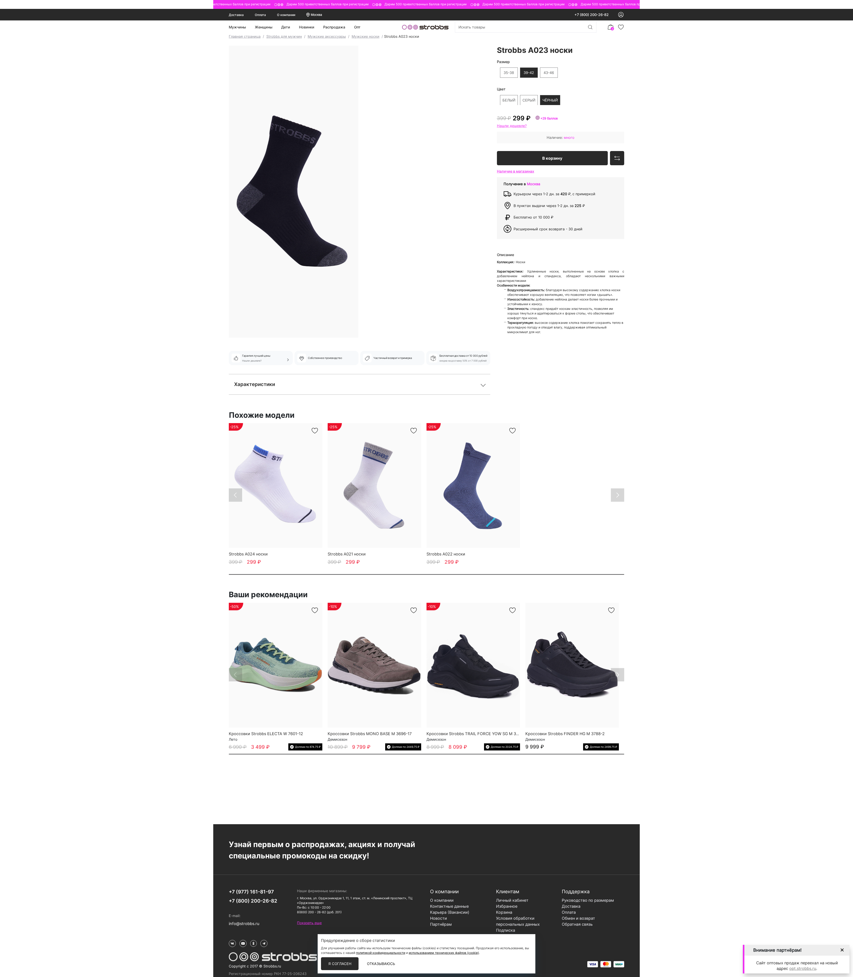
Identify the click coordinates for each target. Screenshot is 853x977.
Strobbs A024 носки (248, 554)
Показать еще (309, 923)
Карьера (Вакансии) (449, 912)
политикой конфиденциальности (380, 953)
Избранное (506, 906)
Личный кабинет (512, 900)
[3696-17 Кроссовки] (374, 665)
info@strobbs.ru (244, 923)
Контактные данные (449, 906)
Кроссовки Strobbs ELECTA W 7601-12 (266, 733)
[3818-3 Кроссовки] (473, 665)
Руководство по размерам (588, 900)
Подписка (505, 930)
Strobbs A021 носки (347, 554)
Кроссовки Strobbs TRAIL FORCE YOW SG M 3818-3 (476, 733)
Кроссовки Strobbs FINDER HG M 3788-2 (565, 733)
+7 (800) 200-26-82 (591, 14)
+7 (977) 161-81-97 (251, 892)
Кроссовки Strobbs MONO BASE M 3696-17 (370, 733)
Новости (438, 918)
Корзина (504, 912)
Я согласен (339, 963)
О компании (286, 15)
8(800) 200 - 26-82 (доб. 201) (319, 912)
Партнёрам (441, 924)
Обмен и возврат (578, 918)
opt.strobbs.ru (802, 968)
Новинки (306, 27)
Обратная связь (577, 924)
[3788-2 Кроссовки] (572, 665)
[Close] (842, 950)
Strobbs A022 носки (445, 554)
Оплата (260, 15)
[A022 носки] (473, 485)
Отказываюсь (381, 963)
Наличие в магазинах (515, 171)
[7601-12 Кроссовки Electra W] (275, 665)
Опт (357, 27)
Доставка (236, 15)
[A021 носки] (374, 485)
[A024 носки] (275, 485)
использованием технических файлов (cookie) (444, 953)
